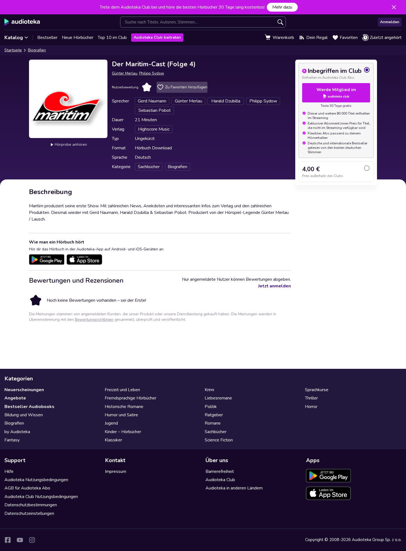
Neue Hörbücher (77, 38)
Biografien (37, 50)
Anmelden (389, 22)
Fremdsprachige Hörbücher (130, 398)
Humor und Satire (121, 415)
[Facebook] (7, 540)
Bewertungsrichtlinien (94, 319)
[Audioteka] (22, 22)
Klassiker (113, 440)
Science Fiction (219, 440)
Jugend (111, 423)
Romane (213, 423)
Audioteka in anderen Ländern (234, 488)
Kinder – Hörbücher (123, 432)
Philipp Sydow (151, 73)
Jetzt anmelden (274, 286)
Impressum (115, 471)
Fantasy (12, 440)
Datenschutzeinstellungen (29, 513)
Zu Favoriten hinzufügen (186, 87)
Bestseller (47, 38)
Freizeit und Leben (122, 390)
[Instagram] (32, 540)
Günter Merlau (124, 73)
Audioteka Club (220, 480)
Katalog (13, 37)
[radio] (336, 73)
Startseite (13, 50)
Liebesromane (218, 398)
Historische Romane (124, 407)
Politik (211, 407)
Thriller (311, 398)
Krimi (209, 390)
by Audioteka (17, 432)
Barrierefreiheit (219, 471)
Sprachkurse (316, 390)
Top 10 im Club (112, 38)
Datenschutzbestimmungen (30, 505)
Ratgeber (214, 415)
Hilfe (9, 471)
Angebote (15, 398)
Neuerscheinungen (24, 390)
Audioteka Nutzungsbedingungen (36, 480)
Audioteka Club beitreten (157, 37)
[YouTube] (20, 540)
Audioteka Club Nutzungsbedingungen (41, 497)
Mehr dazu (282, 7)
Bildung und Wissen (23, 415)
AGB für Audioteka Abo (27, 488)
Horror (311, 407)
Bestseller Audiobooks (29, 407)
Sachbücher (215, 432)
